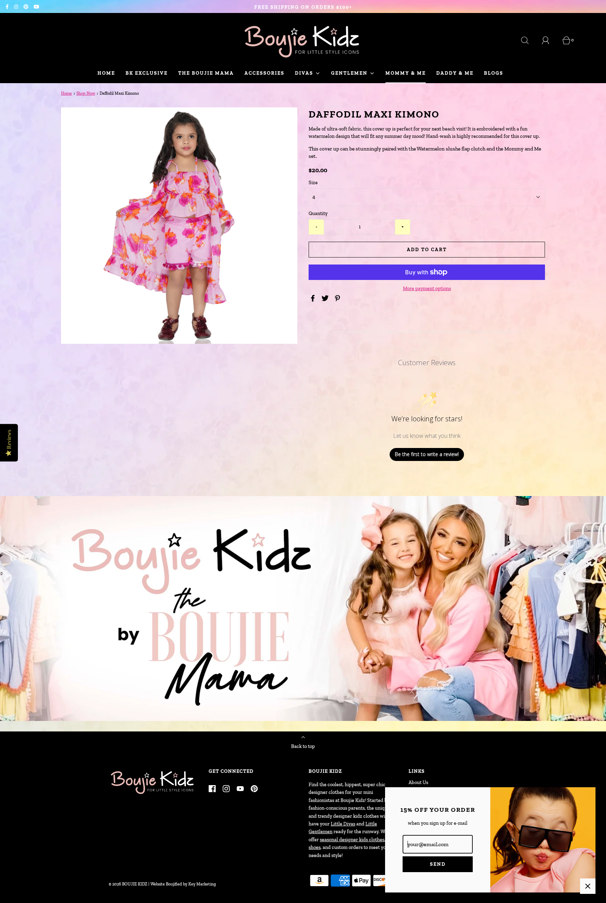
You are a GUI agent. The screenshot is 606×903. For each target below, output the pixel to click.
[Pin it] (338, 298)
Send (438, 864)
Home (106, 73)
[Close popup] (587, 886)
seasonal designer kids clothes (352, 840)
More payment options (427, 289)
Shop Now (85, 93)
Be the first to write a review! (427, 454)
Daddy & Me (454, 73)
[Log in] (549, 40)
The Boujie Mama (206, 73)
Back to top (303, 746)
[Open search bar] (529, 40)
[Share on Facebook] (314, 298)
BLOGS (493, 73)
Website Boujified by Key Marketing (183, 884)
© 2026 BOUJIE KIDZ (128, 884)
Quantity (318, 213)
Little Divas (343, 824)
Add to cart (427, 250)
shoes (315, 847)
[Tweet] (326, 298)
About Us (418, 782)
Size (313, 183)
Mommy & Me (405, 73)
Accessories (264, 73)
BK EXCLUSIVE (147, 73)
